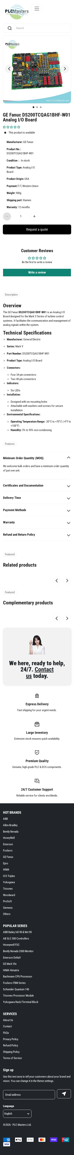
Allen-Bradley (10, 825)
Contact (7, 1026)
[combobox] (40, 28)
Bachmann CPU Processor (17, 976)
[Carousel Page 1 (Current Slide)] (33, 107)
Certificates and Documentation (23, 485)
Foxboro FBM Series (14, 983)
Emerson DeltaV (12, 957)
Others (6, 914)
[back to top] (66, 1000)
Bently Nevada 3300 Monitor (18, 951)
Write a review (37, 272)
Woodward (9, 895)
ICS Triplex (9, 876)
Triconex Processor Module (18, 995)
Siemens (8, 907)
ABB (5, 818)
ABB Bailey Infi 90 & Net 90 (17, 932)
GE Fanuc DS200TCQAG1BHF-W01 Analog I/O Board (36, 117)
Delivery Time (12, 498)
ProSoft (7, 901)
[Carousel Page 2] (37, 107)
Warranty (9, 522)
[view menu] (36, 8)
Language (8, 1106)
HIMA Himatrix (11, 970)
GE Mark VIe (10, 964)
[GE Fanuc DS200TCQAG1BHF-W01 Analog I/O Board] (37, 70)
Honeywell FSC (11, 944)
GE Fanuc (8, 857)
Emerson (8, 844)
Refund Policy (10, 1045)
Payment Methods (14, 510)
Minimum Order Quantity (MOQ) (23, 458)
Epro (5, 863)
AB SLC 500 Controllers (16, 938)
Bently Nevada (10, 831)
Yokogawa (9, 882)
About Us (8, 1020)
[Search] (9, 28)
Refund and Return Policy (19, 534)
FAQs (6, 1032)
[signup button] (64, 1093)
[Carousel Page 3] (41, 107)
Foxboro (8, 850)
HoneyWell (9, 838)
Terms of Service (12, 1058)
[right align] (65, 69)
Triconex (8, 888)
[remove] (7, 216)
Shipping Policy (11, 1052)
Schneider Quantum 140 (16, 989)
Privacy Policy (10, 1039)
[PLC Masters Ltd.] (17, 11)
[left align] (9, 69)
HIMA (6, 869)
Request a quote (37, 229)
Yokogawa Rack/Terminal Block (20, 1002)
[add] (34, 216)
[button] (11, 127)
